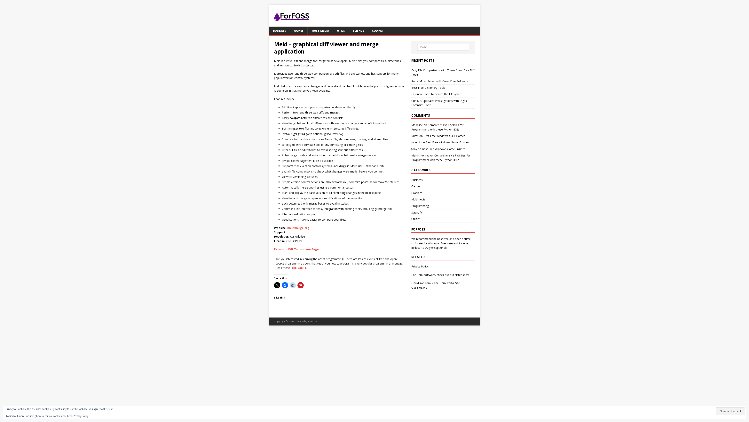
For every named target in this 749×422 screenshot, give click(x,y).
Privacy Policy (420, 266)
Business (279, 30)
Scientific (416, 212)
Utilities (416, 219)
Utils (341, 30)
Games (299, 30)
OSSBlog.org (419, 287)
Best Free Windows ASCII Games (444, 136)
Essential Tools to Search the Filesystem (436, 94)
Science (358, 30)
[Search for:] (443, 47)
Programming (420, 206)
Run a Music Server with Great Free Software (439, 81)
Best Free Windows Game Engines (447, 142)
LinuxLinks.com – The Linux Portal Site (435, 283)
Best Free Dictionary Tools (428, 87)
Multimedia (320, 30)
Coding (377, 30)
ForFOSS (312, 321)
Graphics (416, 193)
